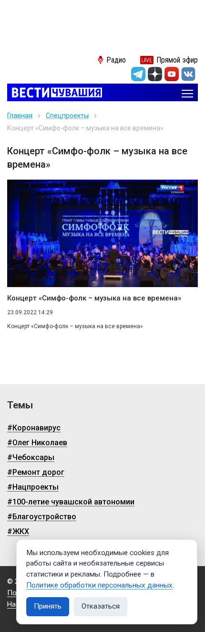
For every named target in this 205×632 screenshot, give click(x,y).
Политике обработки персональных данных (99, 585)
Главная (19, 115)
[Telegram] (138, 74)
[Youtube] (171, 74)
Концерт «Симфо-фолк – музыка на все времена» (94, 298)
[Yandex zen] (155, 74)
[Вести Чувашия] (54, 93)
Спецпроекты (67, 115)
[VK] (188, 74)
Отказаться (101, 606)
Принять (48, 606)
